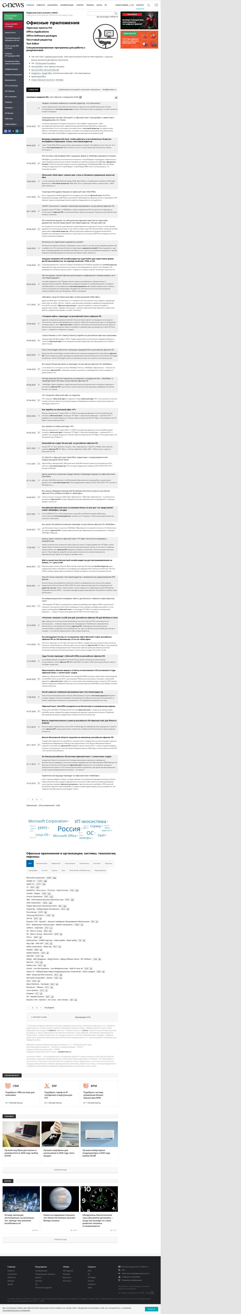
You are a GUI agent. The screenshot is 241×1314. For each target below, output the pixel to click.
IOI (79, 833)
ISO (31, 831)
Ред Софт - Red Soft (34, 943)
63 (61, 934)
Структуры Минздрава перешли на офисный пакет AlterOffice (69, 192)
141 (44, 884)
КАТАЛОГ (140, 5)
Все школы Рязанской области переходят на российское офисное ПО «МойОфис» (77, 364)
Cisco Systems (32, 990)
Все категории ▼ (107, 17)
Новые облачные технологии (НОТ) (41, 906)
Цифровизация (11, 69)
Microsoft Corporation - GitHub (39, 978)
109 (72, 900)
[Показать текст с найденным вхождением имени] (80, 97)
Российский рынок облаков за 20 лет (12, 39)
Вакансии (67, 1277)
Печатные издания (43, 1287)
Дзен (90, 1287)
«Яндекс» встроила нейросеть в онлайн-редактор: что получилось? (71, 103)
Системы (97, 863)
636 (54, 878)
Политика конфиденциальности (135, 1273)
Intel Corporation (33, 903)
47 (60, 947)
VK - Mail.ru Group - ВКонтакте (39, 934)
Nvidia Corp (31, 965)
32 (52, 987)
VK (89, 1274)
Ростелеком (31, 912)
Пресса (54, 870)
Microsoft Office (37, 70)
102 (64, 906)
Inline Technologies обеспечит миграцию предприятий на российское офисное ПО (78, 350)
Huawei (29, 949)
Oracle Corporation (34, 896)
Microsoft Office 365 (51, 70)
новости (52, 1030)
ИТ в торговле (10, 96)
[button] (148, 5)
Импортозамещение (13, 74)
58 (84, 940)
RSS (123, 1270)
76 (53, 915)
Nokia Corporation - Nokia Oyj (38, 946)
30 (41, 993)
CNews (32, 826)
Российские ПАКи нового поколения (12, 62)
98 (68, 909)
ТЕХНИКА (90, 5)
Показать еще (60, 1170)
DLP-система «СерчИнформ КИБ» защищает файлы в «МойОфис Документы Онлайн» (79, 156)
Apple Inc (30, 884)
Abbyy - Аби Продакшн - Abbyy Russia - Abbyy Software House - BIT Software (58, 959)
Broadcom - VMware (34, 987)
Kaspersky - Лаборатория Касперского (42, 909)
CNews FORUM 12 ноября (11, 17)
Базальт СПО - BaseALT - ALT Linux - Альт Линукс (47, 999)
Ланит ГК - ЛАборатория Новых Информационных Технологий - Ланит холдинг (60, 971)
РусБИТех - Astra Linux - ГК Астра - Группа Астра (47, 890)
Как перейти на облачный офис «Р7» (58, 426)
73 (82, 925)
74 (40, 918)
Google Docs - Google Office (41, 73)
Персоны (108, 863)
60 (40, 937)
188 (45, 881)
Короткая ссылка (40, 1017)
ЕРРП (42, 827)
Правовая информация (132, 1280)
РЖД (80, 835)
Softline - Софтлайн (34, 928)
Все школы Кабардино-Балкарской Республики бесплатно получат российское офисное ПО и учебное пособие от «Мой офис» (76, 492)
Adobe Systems (32, 953)
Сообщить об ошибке (131, 1277)
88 (45, 912)
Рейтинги (9, 118)
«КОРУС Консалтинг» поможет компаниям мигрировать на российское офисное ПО (78, 206)
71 (51, 928)
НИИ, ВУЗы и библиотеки (79, 870)
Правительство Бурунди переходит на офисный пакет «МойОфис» (71, 775)
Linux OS (42, 834)
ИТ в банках (10, 91)
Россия (69, 828)
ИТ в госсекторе (11, 85)
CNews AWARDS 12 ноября (11, 25)
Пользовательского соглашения (16, 1310)
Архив (10, 1284)
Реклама (66, 1274)
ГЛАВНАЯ (30, 5)
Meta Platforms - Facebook (37, 984)
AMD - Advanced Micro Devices (39, 974)
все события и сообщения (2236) (64, 97)
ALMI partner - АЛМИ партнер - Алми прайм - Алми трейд (51, 940)
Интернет (9, 107)
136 (37, 887)
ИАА (63, 870)
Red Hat (29, 962)
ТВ (106, 5)
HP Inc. (29, 937)
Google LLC (31, 881)
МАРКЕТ (80, 5)
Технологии (84, 863)
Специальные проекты (45, 1274)
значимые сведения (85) (37, 97)
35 (61, 978)
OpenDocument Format (54, 57)
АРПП (105, 825)
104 (50, 903)
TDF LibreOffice (37, 66)
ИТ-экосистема (90, 821)
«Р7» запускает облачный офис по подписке (61, 395)
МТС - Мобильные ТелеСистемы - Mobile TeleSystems (49, 924)
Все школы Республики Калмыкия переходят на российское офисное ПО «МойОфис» (78, 524)
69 (50, 931)
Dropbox (30, 993)
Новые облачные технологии (42, 80)
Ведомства (56, 863)
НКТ (85, 828)
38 (61, 975)
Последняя (49, 1007)
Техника (38, 1281)
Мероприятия (100, 870)
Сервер (95, 826)
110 (51, 897)
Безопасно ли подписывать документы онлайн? (62, 242)
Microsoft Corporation (47, 820)
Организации (41, 863)
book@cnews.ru (109, 89)
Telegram (92, 1284)
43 (47, 953)
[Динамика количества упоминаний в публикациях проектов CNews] (116, 97)
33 (57, 984)
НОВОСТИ (41, 5)
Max (89, 1270)
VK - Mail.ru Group (34, 931)
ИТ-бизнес (9, 113)
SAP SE (29, 918)
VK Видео (92, 1277)
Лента (32, 837)
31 (46, 990)
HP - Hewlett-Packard (35, 996)
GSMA (32, 828)
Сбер (85, 826)
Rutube (91, 1281)
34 (39, 981)
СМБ (107, 828)
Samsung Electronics (35, 915)
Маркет (38, 1277)
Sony (28, 981)
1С (27, 887)
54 (51, 943)
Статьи (44, 870)
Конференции (41, 1270)
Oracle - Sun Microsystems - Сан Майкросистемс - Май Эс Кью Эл (54, 968)
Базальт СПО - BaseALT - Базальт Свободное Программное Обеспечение (57, 921)
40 (100, 959)
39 (91, 968)
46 (41, 950)
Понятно (151, 1309)
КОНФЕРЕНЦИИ (66, 5)
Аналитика (52, 5)
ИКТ (30, 863)
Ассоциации (70, 863)
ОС (90, 832)
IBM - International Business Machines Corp (45, 899)
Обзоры (11, 1281)
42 (42, 956)
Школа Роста (10, 32)
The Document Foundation (46, 63)
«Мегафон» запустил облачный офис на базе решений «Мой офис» (71, 297)
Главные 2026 (12, 54)
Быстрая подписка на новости (135, 1266)
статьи (85, 1030)
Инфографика (11, 124)
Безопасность (10, 80)
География (32, 870)
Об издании (68, 1270)
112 (49, 893)
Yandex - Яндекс (33, 893)
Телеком (8, 102)
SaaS (101, 835)
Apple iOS (106, 830)
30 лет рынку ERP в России (12, 47)
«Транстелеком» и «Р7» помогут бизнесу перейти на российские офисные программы (79, 335)
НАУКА (99, 5)
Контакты (67, 1281)
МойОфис (59, 80)
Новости (11, 1270)
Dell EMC (30, 956)
